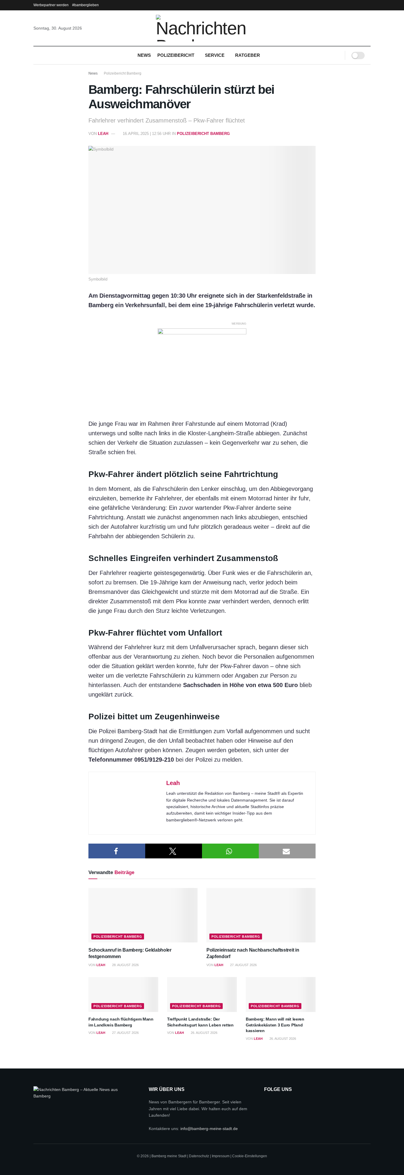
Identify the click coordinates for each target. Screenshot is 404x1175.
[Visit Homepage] (202, 28)
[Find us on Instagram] (283, 1103)
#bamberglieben (85, 5)
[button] (116, 851)
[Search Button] (336, 55)
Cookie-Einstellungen (249, 1156)
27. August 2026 (243, 965)
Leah (103, 133)
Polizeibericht (175, 55)
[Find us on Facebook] (268, 1103)
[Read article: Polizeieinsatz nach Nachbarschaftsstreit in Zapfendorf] (261, 915)
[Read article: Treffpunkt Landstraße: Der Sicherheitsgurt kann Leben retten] (202, 994)
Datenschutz (199, 1156)
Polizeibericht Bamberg (122, 73)
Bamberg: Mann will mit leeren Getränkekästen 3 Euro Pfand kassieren (275, 1025)
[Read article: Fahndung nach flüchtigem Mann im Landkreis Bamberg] (123, 994)
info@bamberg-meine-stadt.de (209, 1128)
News (144, 55)
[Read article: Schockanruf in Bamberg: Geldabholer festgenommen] (143, 915)
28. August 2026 (125, 965)
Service (214, 55)
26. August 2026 (203, 1032)
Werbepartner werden (51, 5)
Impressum (221, 1156)
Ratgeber (247, 55)
